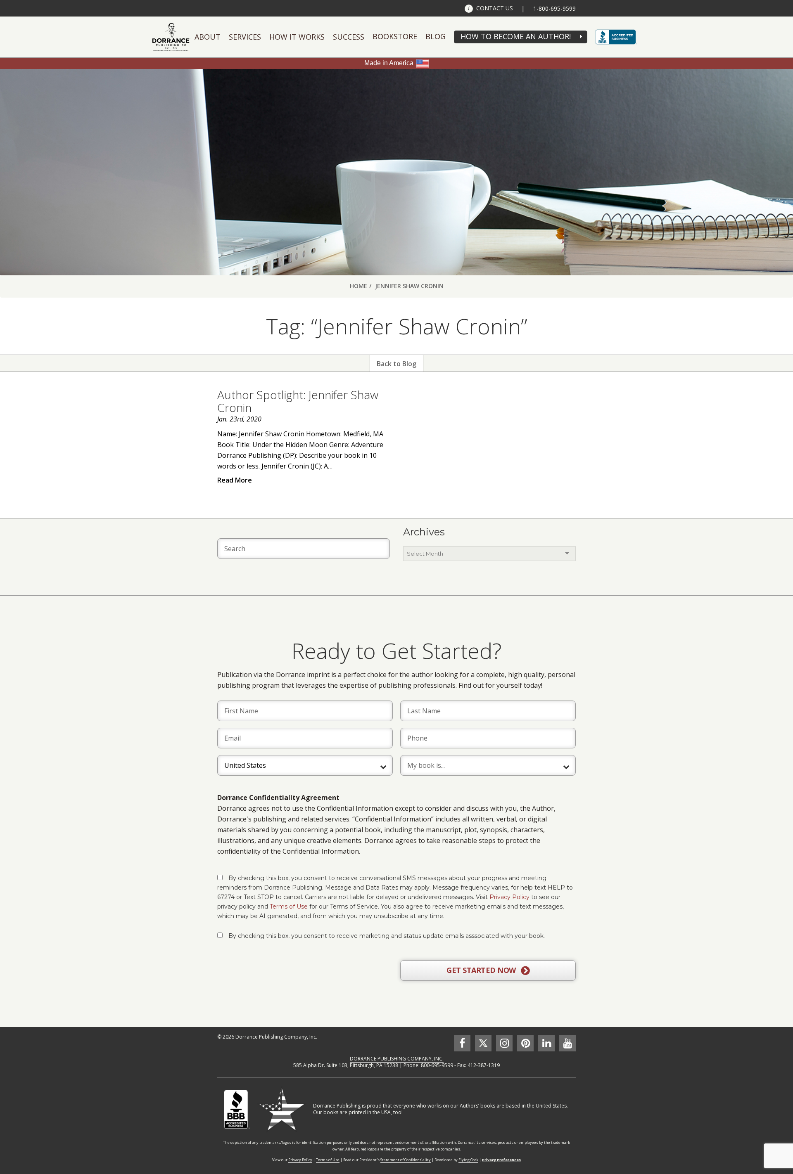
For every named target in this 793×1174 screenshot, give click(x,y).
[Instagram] (504, 1043)
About (208, 37)
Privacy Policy (509, 897)
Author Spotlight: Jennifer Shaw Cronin (297, 401)
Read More (234, 480)
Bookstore (395, 36)
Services (245, 37)
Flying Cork (468, 1159)
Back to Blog (396, 363)
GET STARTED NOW (482, 970)
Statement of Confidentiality (405, 1159)
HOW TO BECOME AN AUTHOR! (516, 36)
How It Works (297, 37)
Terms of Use (289, 906)
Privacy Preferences (501, 1159)
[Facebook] (462, 1043)
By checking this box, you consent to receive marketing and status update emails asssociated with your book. (386, 936)
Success (348, 37)
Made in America (388, 62)
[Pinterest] (525, 1043)
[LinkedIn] (546, 1043)
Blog (435, 36)
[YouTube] (567, 1043)
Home (358, 286)
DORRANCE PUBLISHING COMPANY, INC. (397, 1058)
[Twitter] (483, 1043)
